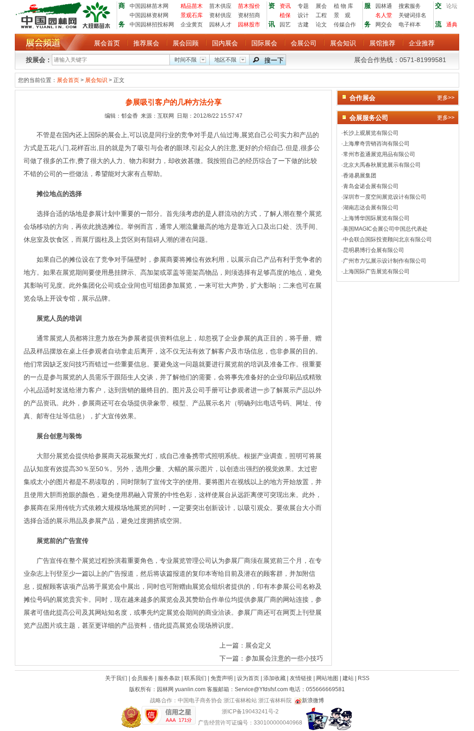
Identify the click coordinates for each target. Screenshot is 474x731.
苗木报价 (249, 6)
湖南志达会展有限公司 (371, 207)
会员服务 (143, 678)
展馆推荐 (382, 43)
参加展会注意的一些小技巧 (284, 658)
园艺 (285, 24)
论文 (321, 24)
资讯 (285, 6)
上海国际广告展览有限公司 (376, 271)
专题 (303, 6)
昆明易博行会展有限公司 (373, 250)
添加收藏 (275, 678)
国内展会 (225, 43)
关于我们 (117, 678)
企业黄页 (192, 24)
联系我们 (196, 678)
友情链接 (301, 678)
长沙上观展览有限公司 (371, 133)
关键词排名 (412, 15)
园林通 (383, 6)
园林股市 (249, 24)
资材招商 (249, 15)
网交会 (383, 24)
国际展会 (264, 43)
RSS (363, 678)
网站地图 (328, 678)
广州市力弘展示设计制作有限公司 (384, 261)
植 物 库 (343, 6)
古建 (303, 24)
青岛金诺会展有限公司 (371, 186)
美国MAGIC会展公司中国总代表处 (385, 229)
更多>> (446, 98)
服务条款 (169, 678)
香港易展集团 (359, 175)
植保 (285, 15)
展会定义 (258, 645)
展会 (321, 6)
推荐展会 (146, 43)
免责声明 (222, 678)
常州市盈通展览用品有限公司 (379, 154)
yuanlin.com (190, 689)
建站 (349, 678)
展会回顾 (186, 43)
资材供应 (220, 15)
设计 (303, 15)
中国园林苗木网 (149, 6)
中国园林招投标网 (152, 24)
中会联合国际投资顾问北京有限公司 (387, 239)
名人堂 (383, 15)
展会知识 (343, 43)
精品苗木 (192, 6)
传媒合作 (345, 24)
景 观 (342, 15)
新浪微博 (313, 700)
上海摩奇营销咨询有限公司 (376, 143)
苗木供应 (220, 6)
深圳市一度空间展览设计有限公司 (384, 197)
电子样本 (410, 24)
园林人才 (220, 24)
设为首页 (249, 678)
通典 (451, 24)
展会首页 (107, 43)
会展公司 (304, 43)
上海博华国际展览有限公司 (376, 218)
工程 (321, 15)
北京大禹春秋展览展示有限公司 (382, 165)
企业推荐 (422, 43)
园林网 (165, 689)
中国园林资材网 (149, 15)
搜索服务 (410, 6)
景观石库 (192, 15)
